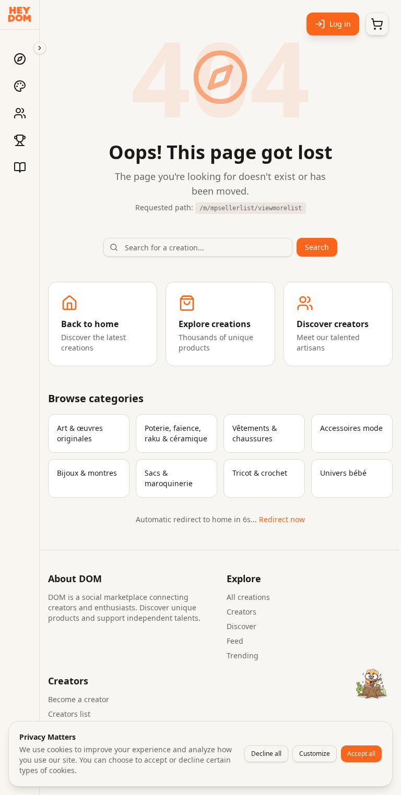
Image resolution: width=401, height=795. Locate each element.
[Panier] (376, 24)
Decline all (266, 753)
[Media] (19, 167)
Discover (241, 626)
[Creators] (19, 113)
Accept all (361, 753)
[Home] (19, 58)
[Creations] (19, 86)
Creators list (69, 714)
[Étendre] (39, 48)
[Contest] (19, 140)
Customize (314, 753)
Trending (242, 655)
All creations (248, 597)
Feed (235, 641)
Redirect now (282, 519)
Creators (241, 612)
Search (317, 247)
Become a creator (78, 699)
